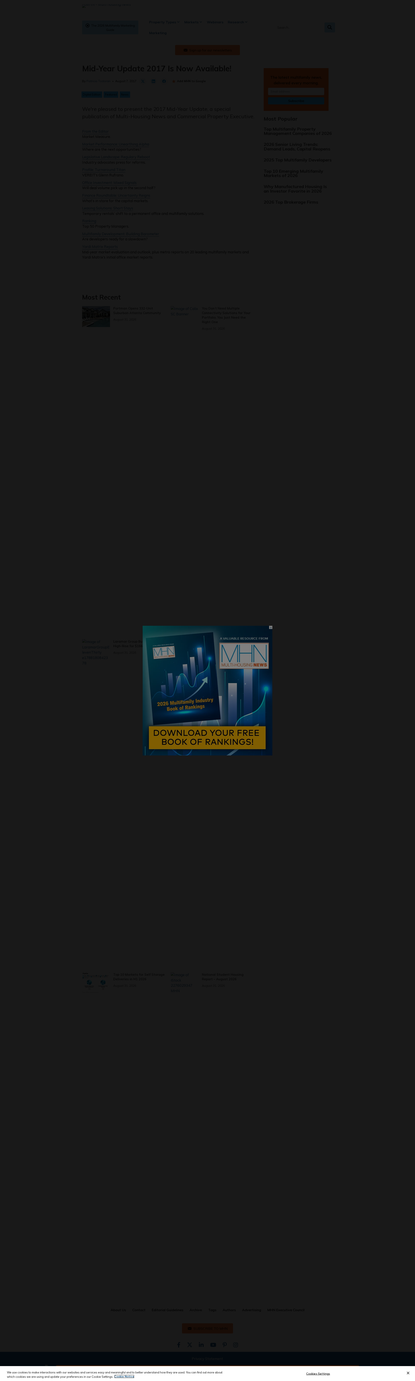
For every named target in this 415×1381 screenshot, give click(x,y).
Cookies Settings (318, 1373)
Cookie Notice (124, 1376)
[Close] (408, 1373)
